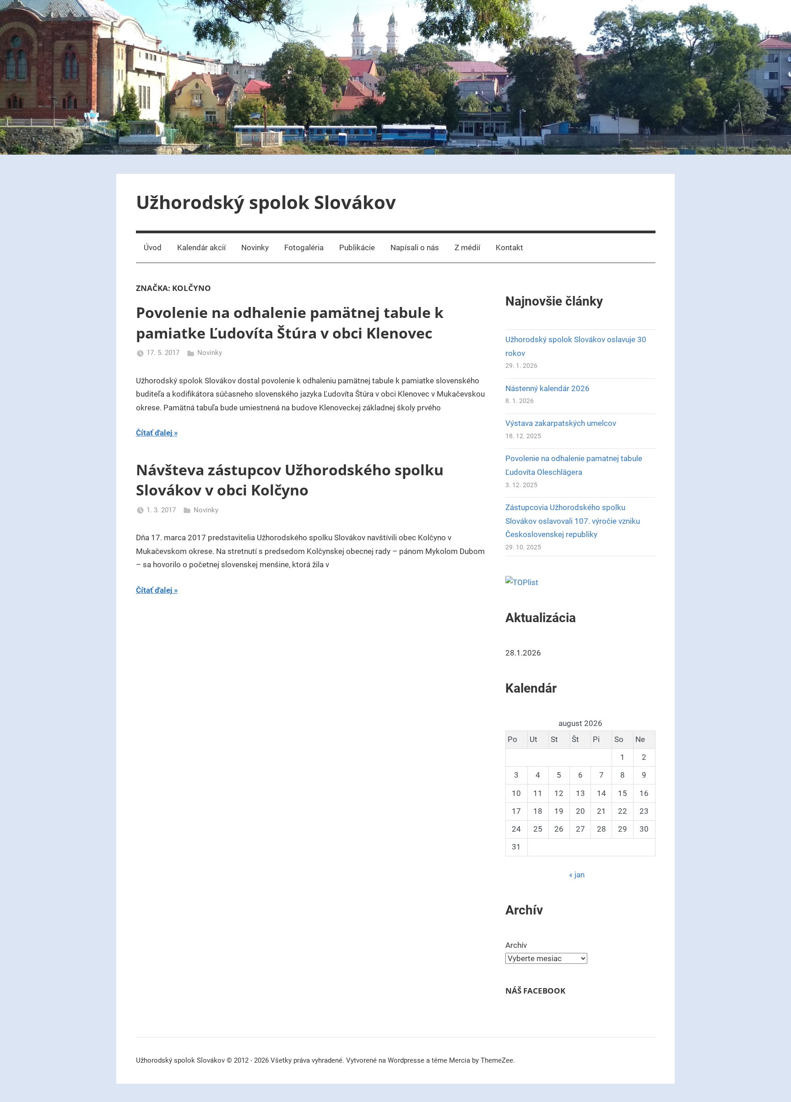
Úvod (153, 247)
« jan (577, 874)
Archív (516, 945)
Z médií (467, 247)
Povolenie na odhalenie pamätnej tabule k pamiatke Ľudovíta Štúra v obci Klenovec (290, 322)
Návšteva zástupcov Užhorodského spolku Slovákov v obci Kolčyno (290, 480)
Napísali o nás (414, 247)
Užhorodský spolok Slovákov (266, 202)
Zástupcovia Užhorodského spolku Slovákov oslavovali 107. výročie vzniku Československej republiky (572, 521)
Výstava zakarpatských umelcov (560, 423)
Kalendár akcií (201, 247)
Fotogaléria (304, 247)
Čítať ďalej (154, 432)
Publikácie (357, 247)
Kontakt (509, 247)
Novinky (255, 247)
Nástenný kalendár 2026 (547, 388)
